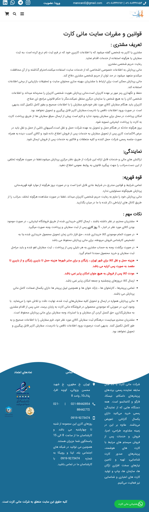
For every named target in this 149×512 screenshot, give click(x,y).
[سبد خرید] (7, 14)
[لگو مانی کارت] (138, 13)
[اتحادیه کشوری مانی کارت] (9, 411)
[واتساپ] (12, 2)
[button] (22, 14)
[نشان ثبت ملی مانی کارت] (30, 412)
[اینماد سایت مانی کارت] (23, 393)
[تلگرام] (20, 2)
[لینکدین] (5, 2)
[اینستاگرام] (28, 2)
